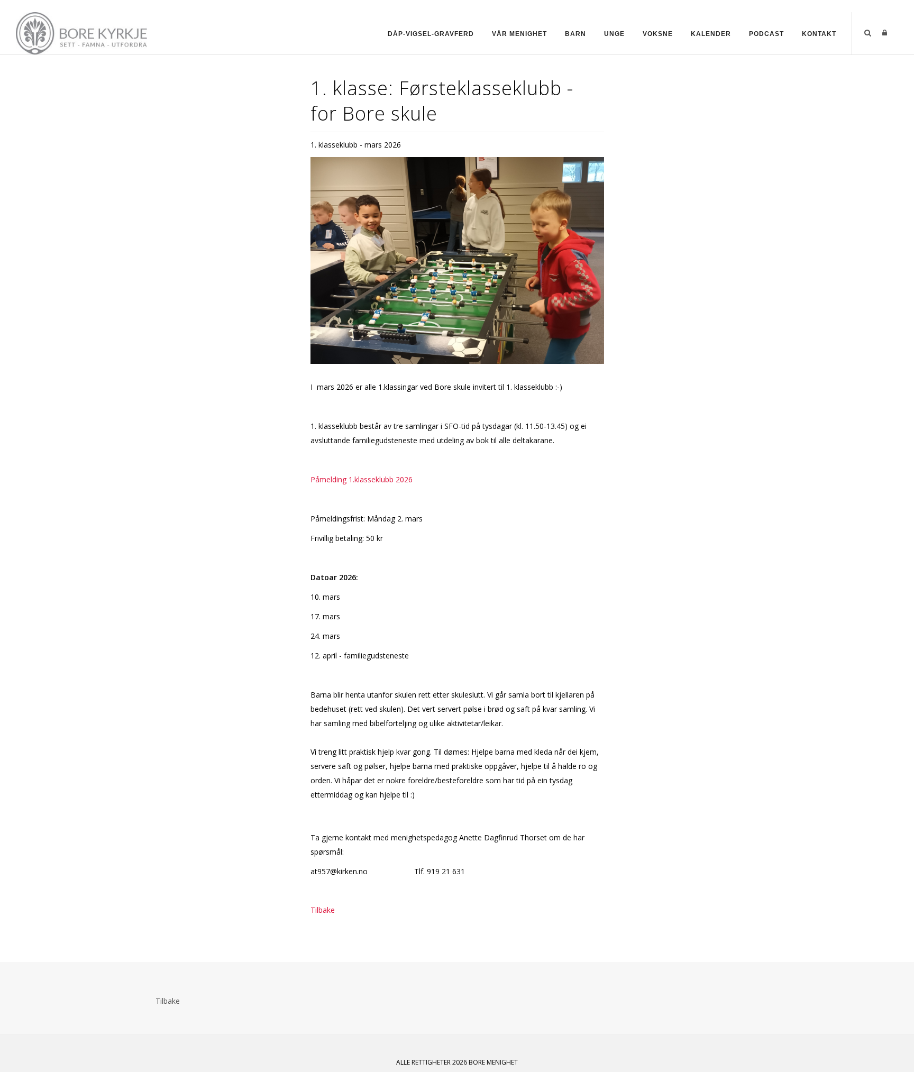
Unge (614, 34)
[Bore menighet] (84, 33)
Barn (575, 34)
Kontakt (819, 34)
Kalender (711, 34)
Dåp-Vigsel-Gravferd (431, 34)
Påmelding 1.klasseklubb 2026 (361, 479)
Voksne (658, 34)
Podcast (766, 34)
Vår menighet (519, 34)
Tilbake (322, 910)
